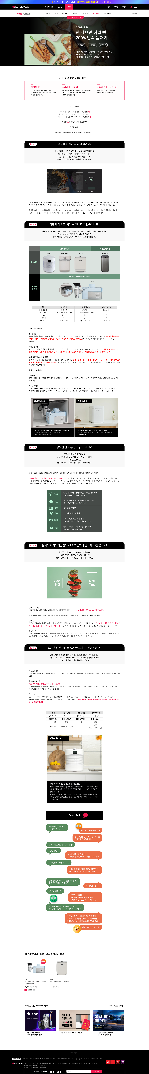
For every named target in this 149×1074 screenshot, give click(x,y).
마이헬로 (124, 7)
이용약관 (23, 1059)
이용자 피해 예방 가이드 (85, 1059)
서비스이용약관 (29, 1059)
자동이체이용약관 (37, 1059)
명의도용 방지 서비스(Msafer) (74, 1059)
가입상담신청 (96, 1071)
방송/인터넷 (49, 7)
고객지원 (116, 7)
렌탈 (69, 7)
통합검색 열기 (131, 7)
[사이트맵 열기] (135, 7)
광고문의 (58, 1059)
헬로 (109, 7)
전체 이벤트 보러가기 (116, 1006)
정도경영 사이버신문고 (50, 1059)
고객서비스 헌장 (94, 1059)
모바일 (60, 7)
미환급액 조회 (64, 1059)
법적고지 (43, 1059)
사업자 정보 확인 (94, 1063)
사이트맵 (101, 1059)
